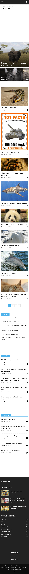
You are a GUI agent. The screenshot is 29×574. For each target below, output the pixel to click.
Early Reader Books (15, 567)
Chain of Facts (4, 527)
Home (2, 6)
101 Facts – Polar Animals (11, 245)
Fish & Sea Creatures (6, 529)
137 (27, 438)
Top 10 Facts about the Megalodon (11, 443)
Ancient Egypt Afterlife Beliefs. (10, 450)
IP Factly (3, 65)
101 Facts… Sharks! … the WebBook (14, 203)
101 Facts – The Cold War (10, 152)
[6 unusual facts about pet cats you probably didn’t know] (14, 285)
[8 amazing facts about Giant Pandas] (14, 215)
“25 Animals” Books (9, 565)
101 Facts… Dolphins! (9, 273)
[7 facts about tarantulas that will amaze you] (14, 164)
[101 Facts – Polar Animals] (14, 236)
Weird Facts (4, 536)
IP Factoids (4, 522)
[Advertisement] (14, 26)
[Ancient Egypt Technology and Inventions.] (5, 508)
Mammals (3, 524)
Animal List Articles (6, 534)
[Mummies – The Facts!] (5, 493)
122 (27, 430)
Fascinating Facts (5, 531)
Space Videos (18, 569)
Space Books (11, 569)
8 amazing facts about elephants (10, 343)
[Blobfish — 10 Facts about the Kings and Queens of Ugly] (5, 500)
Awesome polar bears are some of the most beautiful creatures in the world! (13, 329)
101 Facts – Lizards (8, 108)
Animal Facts (4, 519)
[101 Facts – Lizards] (14, 96)
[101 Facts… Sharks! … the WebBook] (14, 191)
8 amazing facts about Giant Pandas (14, 225)
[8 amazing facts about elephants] (14, 54)
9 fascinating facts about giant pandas (11, 318)
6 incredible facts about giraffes (10, 334)
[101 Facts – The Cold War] (14, 131)
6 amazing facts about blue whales (11, 321)
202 (27, 421)
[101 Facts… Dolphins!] (14, 261)
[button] (26, 2)
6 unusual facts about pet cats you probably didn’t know (13, 295)
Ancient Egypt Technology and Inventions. (13, 436)
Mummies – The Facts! (8, 419)
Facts (6, 6)
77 (27, 452)
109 (27, 445)
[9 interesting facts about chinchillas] (11, 76)
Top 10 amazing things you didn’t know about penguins (13, 338)
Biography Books (5, 567)
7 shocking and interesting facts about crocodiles (14, 325)
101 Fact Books (19, 565)
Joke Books (23, 567)
